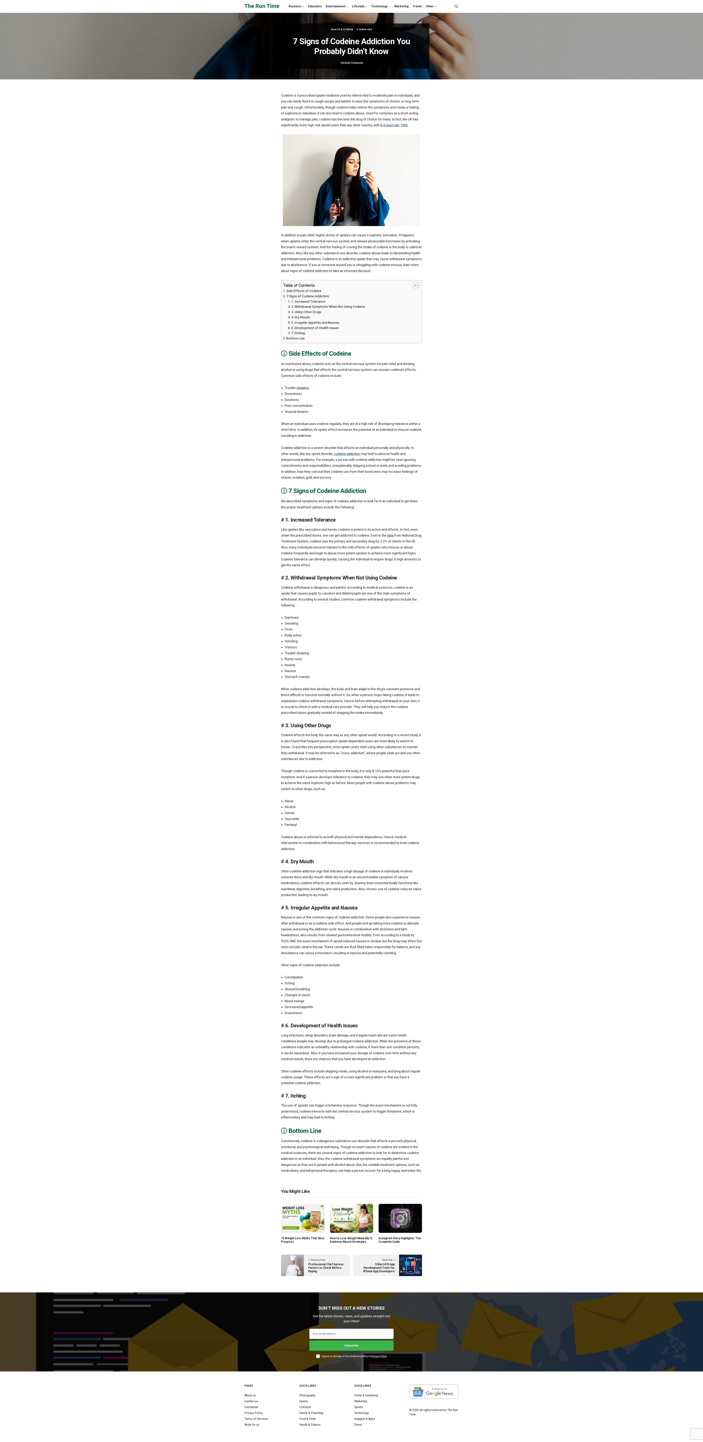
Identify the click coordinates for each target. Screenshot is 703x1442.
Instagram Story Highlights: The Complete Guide (400, 1239)
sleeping (302, 388)
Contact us (251, 1401)
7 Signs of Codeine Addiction (307, 296)
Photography (307, 1395)
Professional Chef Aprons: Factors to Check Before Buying (326, 1268)
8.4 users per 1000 (394, 125)
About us (250, 1395)
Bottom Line (295, 338)
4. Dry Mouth (300, 317)
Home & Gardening (366, 1395)
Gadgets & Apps (364, 1419)
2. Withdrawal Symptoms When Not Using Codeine (328, 307)
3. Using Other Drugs (306, 312)
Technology (379, 6)
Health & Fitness (342, 29)
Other (430, 6)
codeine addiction (347, 454)
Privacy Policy (379, 1356)
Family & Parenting (311, 1413)
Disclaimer (251, 1407)
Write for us (251, 1424)
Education (315, 6)
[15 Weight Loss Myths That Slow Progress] (302, 1218)
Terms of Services (256, 1419)
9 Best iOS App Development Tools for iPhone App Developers (379, 1268)
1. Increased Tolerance (308, 301)
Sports (303, 1401)
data (390, 535)
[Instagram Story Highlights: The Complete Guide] (400, 1218)
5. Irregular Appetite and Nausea (315, 322)
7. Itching (298, 333)
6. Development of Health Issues (315, 328)
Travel (417, 6)
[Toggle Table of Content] (414, 285)
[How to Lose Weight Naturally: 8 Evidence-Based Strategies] (351, 1218)
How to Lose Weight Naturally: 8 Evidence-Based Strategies (351, 1239)
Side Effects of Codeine (303, 291)
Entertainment (335, 6)
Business (295, 6)
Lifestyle (358, 6)
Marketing (401, 6)
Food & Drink (307, 1419)
